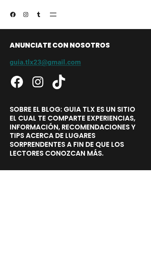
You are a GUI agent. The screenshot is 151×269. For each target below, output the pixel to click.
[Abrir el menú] (53, 14)
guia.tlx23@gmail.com (45, 62)
